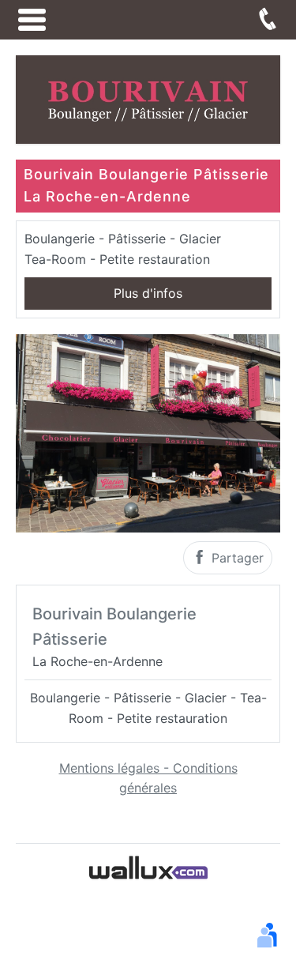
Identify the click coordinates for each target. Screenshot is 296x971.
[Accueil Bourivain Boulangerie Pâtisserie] (148, 98)
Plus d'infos (148, 293)
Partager (236, 558)
